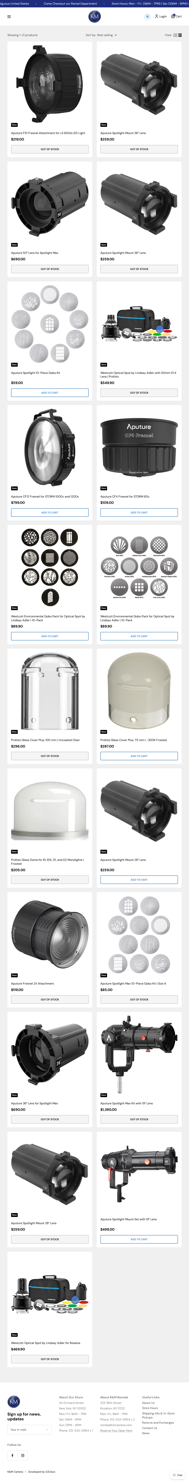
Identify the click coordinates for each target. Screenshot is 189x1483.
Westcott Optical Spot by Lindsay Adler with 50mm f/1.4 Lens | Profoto (138, 375)
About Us (148, 1403)
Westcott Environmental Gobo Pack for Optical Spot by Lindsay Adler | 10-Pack (48, 618)
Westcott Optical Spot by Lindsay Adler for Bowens (45, 1343)
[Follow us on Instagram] (23, 1455)
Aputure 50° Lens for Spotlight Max (34, 253)
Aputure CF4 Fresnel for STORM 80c (125, 496)
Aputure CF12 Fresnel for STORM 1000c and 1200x (45, 496)
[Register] (47, 1430)
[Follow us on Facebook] (12, 1455)
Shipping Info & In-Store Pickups (158, 1415)
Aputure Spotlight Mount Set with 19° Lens (128, 1219)
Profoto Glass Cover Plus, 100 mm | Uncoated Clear (45, 740)
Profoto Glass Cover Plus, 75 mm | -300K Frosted (133, 740)
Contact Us (149, 1428)
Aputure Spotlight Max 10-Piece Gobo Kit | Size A (133, 983)
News (146, 1433)
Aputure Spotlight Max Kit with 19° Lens (126, 1103)
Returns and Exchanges (158, 1423)
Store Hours (150, 1408)
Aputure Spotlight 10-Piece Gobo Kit (35, 373)
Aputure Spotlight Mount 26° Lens (123, 860)
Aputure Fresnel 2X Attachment (32, 983)
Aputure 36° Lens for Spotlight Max (34, 1103)
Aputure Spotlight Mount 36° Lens (123, 133)
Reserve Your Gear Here (116, 1431)
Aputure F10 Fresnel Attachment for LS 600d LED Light (48, 133)
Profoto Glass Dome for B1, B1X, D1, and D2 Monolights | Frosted (47, 862)
